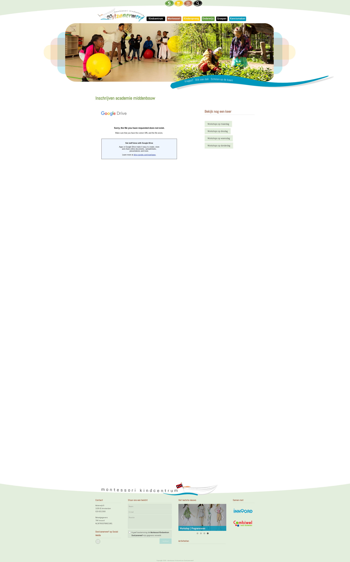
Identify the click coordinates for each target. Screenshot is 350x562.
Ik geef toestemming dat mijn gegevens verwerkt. (150, 534)
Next (223, 517)
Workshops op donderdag (219, 145)
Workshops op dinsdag (218, 131)
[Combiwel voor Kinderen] (243, 526)
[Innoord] (243, 513)
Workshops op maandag (218, 123)
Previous (182, 517)
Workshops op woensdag (219, 138)
